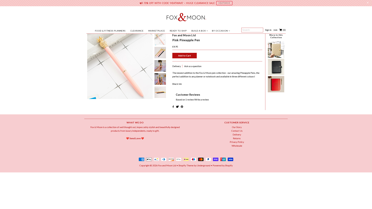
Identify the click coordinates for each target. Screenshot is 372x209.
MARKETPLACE (156, 30)
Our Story (237, 127)
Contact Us (237, 130)
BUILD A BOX (199, 30)
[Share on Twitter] (177, 106)
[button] (224, 3)
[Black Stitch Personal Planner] (276, 74)
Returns (237, 138)
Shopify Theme (185, 165)
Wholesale (237, 145)
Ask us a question (192, 66)
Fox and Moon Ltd (167, 165)
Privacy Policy (237, 141)
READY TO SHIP (178, 30)
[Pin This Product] (182, 106)
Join (275, 29)
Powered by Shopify (223, 165)
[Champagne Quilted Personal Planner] (276, 56)
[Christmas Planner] (276, 91)
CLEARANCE (137, 30)
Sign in (268, 29)
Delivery (176, 66)
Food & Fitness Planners (110, 30)
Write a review (201, 99)
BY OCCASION (220, 30)
